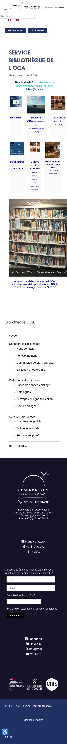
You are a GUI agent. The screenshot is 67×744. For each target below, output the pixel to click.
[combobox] (17, 16)
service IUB (48, 284)
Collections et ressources (24, 380)
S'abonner (15, 615)
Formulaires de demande (17, 165)
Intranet (39, 30)
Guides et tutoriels (35, 165)
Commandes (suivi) (29, 421)
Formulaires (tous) (28, 435)
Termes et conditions (45, 608)
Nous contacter (26, 348)
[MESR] (16, 684)
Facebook (35, 638)
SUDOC (51, 287)
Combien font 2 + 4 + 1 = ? (21, 595)
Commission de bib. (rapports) (35, 362)
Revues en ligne (27, 406)
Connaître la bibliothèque (24, 343)
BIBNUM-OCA (18, 446)
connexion (17, 30)
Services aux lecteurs (22, 416)
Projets (35, 551)
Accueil (13, 335)
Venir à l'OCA (35, 546)
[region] (34, 238)
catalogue (32, 284)
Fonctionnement (27, 355)
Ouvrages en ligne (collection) (35, 399)
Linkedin (35, 644)
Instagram (35, 649)
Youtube (35, 654)
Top (10, 737)
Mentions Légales (33, 720)
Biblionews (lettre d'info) (31, 369)
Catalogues (24, 392)
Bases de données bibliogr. (33, 385)
